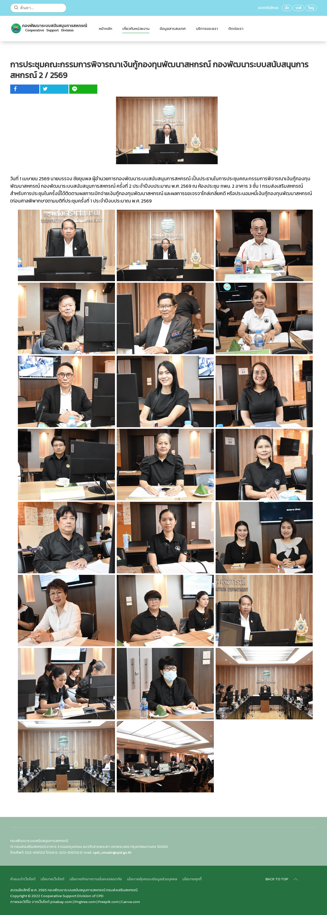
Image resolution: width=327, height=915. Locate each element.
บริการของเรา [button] (207, 28)
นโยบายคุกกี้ (192, 879)
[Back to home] (49, 28)
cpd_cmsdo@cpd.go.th (112, 852)
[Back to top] (295, 879)
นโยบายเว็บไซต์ (52, 879)
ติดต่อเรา (235, 28)
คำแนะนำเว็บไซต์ (23, 879)
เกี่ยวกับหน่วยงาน (135, 28)
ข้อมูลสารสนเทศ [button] (173, 28)
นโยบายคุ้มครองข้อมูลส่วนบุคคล (152, 879)
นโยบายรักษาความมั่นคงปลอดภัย (95, 879)
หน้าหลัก (105, 28)
